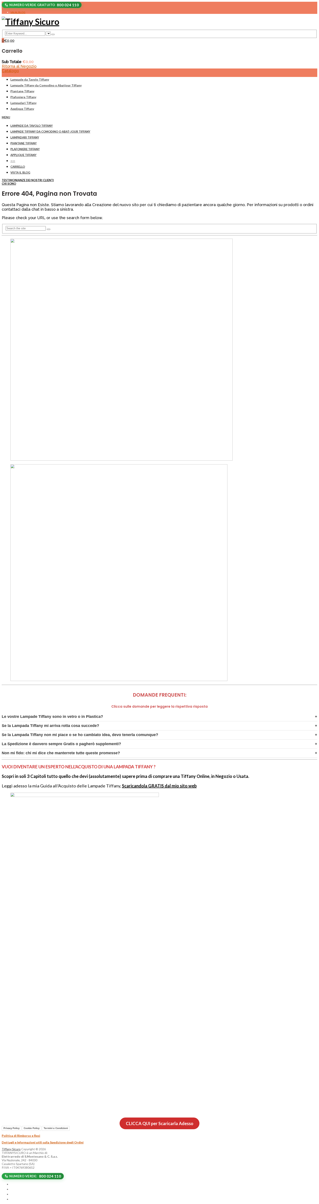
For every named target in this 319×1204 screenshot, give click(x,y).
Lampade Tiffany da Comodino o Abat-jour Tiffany (50, 131)
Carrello (17, 166)
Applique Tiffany (22, 109)
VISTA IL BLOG (20, 172)
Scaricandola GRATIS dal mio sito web (159, 785)
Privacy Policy (11, 1128)
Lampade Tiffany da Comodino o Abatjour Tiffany (46, 85)
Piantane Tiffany (22, 91)
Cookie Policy (31, 1128)
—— (12, 161)
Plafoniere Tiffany (23, 97)
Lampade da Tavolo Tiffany (29, 79)
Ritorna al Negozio (19, 66)
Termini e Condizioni (56, 1128)
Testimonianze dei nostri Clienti (28, 180)
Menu (6, 117)
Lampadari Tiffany (23, 103)
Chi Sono (9, 183)
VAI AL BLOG (17, 12)
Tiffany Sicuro (11, 1149)
